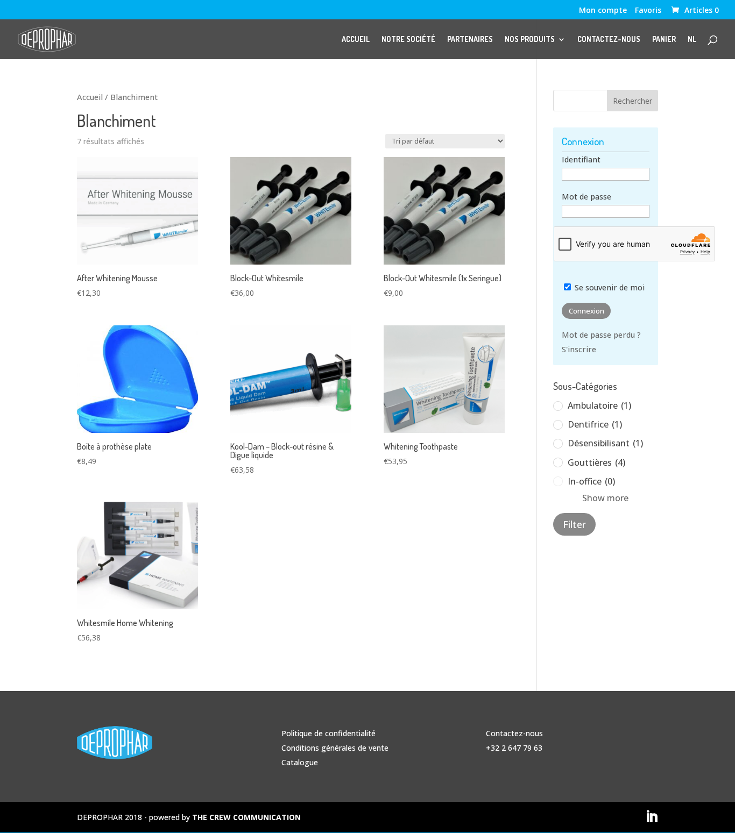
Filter (574, 524)
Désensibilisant (605, 443)
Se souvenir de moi (609, 287)
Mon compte (603, 10)
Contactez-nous (514, 733)
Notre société (408, 39)
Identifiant (581, 159)
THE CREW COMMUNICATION (246, 817)
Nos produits (530, 39)
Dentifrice (595, 424)
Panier (664, 39)
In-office (591, 481)
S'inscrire (579, 349)
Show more (605, 498)
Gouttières (596, 462)
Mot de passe (586, 196)
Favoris (648, 10)
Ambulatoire (599, 405)
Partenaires (470, 39)
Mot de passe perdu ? (601, 335)
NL (692, 39)
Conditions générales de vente (334, 748)
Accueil (356, 39)
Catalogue (299, 762)
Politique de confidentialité (328, 733)
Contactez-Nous (608, 39)
